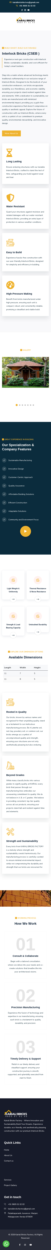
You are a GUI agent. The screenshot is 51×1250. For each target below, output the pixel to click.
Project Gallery (10, 1185)
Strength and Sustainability (22, 841)
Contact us (8, 1161)
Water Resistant (15, 206)
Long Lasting (14, 161)
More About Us (11, 133)
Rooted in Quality (16, 712)
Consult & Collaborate (25, 956)
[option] (25, 378)
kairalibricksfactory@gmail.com (25, 2)
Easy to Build (14, 252)
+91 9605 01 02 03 (26, 6)
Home (6, 1150)
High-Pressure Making (19, 293)
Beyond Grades (15, 775)
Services (7, 1180)
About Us (8, 1155)
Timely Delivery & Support (25, 1058)
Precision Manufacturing (25, 1007)
